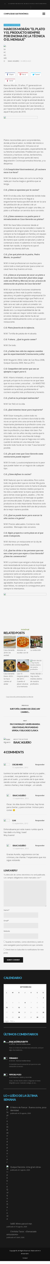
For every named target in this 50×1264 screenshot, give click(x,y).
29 (37, 1017)
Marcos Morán (28, 697)
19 (19, 1012)
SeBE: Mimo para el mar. (21, 1223)
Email (6, 920)
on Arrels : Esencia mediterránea (19, 1044)
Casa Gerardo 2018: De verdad (9, 652)
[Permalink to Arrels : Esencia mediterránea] (14, 1042)
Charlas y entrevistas (12, 25)
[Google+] (20, 7)
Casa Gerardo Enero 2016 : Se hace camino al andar (9, 678)
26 (19, 1017)
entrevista (19, 697)
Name (6, 910)
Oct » (12, 1021)
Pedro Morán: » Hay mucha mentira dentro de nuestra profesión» (36, 678)
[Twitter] (28, 7)
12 (19, 1007)
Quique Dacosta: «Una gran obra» (25, 1167)
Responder (40, 764)
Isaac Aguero (13, 61)
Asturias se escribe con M (22, 651)
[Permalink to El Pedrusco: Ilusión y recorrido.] (5, 1075)
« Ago (6, 1021)
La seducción (35, 650)
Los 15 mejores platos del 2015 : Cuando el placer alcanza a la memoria (23, 680)
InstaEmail (25, 629)
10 (6, 1007)
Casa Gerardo (11, 697)
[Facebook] (16, 7)
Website (7, 931)
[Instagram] (24, 7)
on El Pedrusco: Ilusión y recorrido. (20, 1077)
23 (43, 1012)
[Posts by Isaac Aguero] (5, 54)
